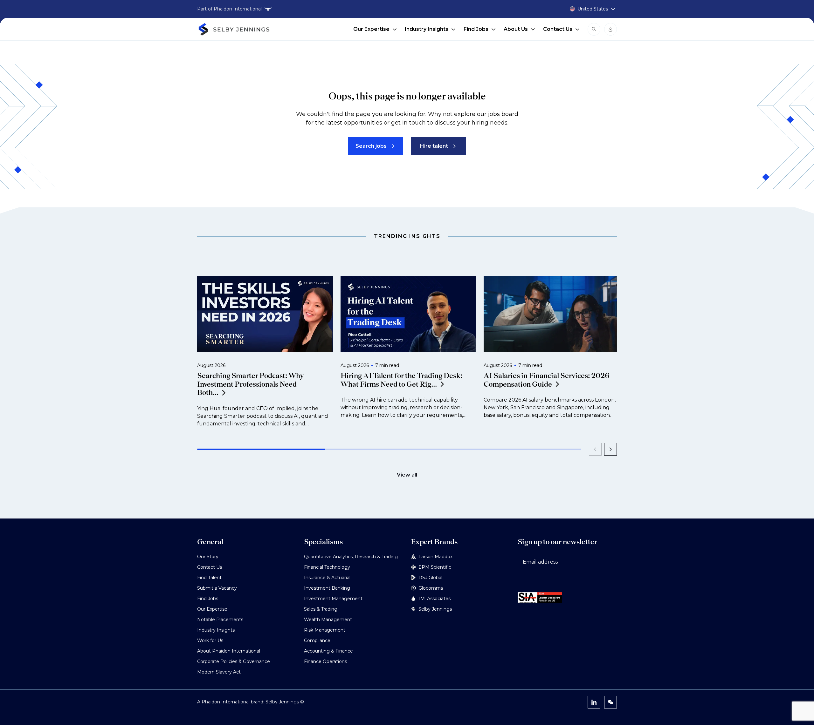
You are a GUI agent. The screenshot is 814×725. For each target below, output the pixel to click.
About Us (516, 29)
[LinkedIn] (594, 702)
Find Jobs (476, 29)
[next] (610, 449)
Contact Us (557, 29)
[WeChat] (610, 702)
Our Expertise (371, 29)
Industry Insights (426, 29)
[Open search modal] (594, 29)
